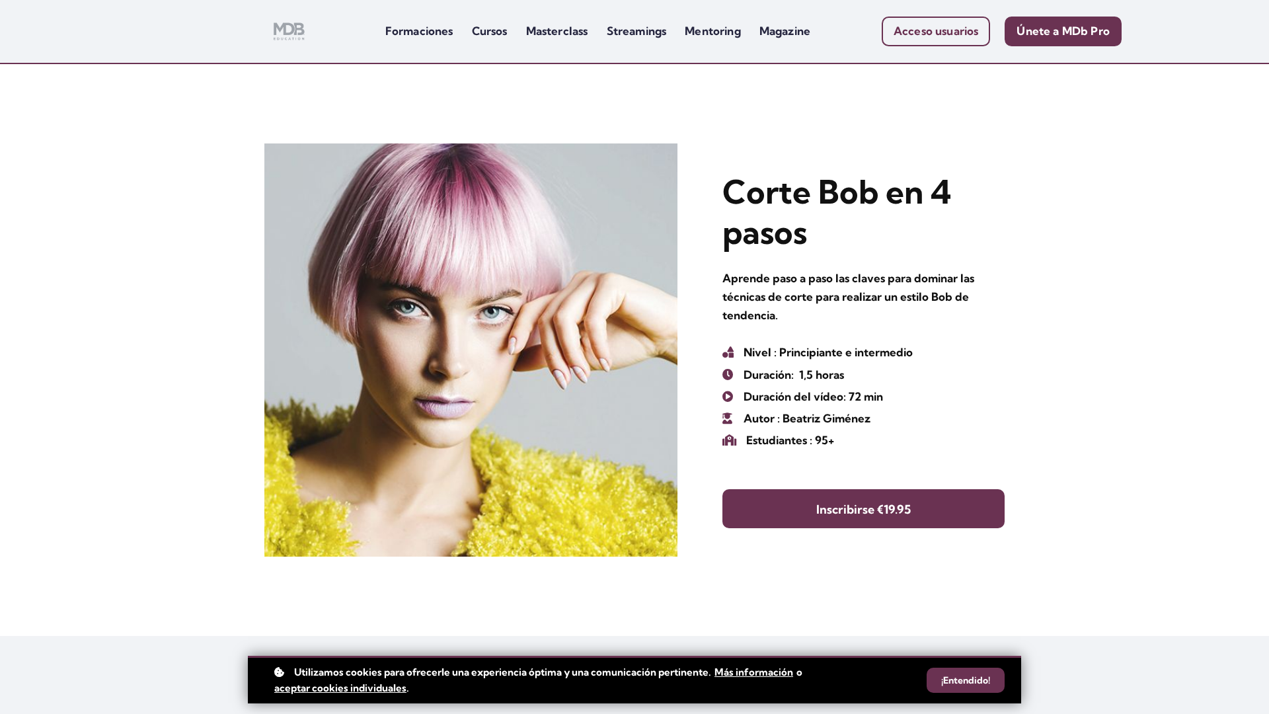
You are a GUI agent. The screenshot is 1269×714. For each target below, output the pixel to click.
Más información (753, 672)
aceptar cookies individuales (340, 688)
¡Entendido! (965, 680)
